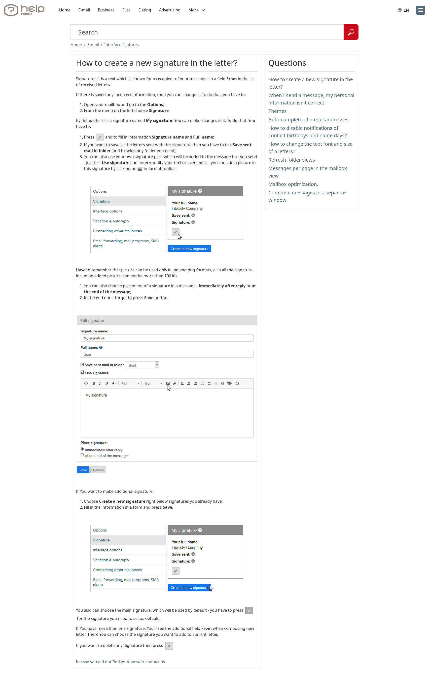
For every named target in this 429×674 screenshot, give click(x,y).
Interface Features (121, 44)
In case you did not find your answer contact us (120, 662)
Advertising (169, 10)
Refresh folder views (291, 159)
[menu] (420, 10)
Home (65, 10)
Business (106, 10)
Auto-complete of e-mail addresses (308, 119)
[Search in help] (351, 32)
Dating (145, 10)
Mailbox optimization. (293, 184)
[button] (196, 10)
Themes (277, 111)
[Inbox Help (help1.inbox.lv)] (26, 10)
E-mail (84, 10)
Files (126, 10)
